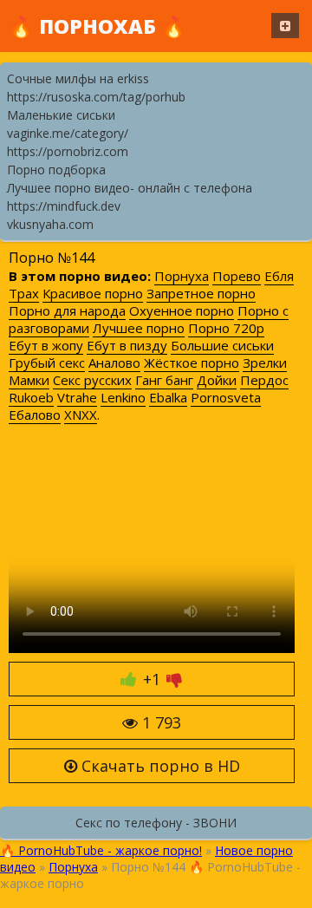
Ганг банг (164, 380)
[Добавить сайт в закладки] (285, 25)
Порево (236, 275)
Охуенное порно (181, 310)
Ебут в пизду (127, 345)
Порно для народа (67, 310)
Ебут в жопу (46, 345)
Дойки (217, 380)
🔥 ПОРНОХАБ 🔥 (97, 26)
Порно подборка (56, 169)
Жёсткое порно (191, 362)
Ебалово (35, 414)
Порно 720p (226, 327)
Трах (24, 293)
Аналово (114, 362)
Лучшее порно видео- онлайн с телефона (129, 188)
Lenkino (123, 397)
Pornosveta (226, 397)
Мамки (29, 380)
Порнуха (181, 275)
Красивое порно (92, 293)
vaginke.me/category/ (67, 133)
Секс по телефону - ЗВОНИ (156, 822)
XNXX (80, 414)
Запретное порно (201, 293)
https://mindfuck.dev (63, 206)
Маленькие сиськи (61, 115)
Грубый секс (47, 362)
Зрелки (265, 362)
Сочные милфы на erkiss (78, 78)
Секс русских (92, 380)
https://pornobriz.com (67, 151)
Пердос (264, 380)
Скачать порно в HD (158, 765)
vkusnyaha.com (50, 224)
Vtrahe (77, 397)
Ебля (279, 275)
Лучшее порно (139, 327)
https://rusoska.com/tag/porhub (96, 96)
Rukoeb (31, 397)
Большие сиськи (222, 345)
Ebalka (168, 397)
